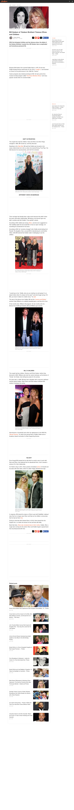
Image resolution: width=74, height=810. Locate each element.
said (34, 297)
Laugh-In (38, 69)
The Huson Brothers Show (34, 76)
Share (46, 37)
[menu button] (72, 1)
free (22, 518)
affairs (30, 223)
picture (39, 467)
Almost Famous (14, 434)
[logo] (4, 1)
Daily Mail (20, 146)
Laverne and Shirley (40, 299)
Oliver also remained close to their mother (29, 525)
